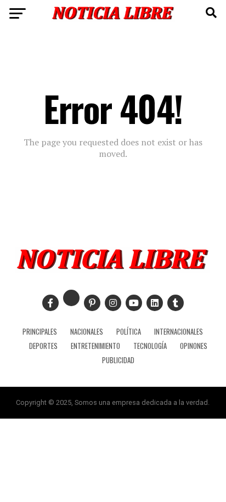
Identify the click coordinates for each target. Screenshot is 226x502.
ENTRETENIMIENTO (95, 346)
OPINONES (193, 346)
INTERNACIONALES (178, 331)
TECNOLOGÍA (150, 346)
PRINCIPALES (39, 331)
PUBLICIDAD (118, 360)
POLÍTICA (128, 331)
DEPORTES (43, 346)
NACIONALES (86, 331)
